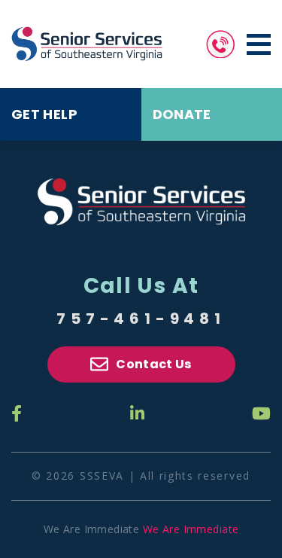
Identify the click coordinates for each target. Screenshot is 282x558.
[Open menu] (259, 44)
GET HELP (44, 114)
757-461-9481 (141, 318)
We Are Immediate (191, 529)
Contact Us (153, 364)
